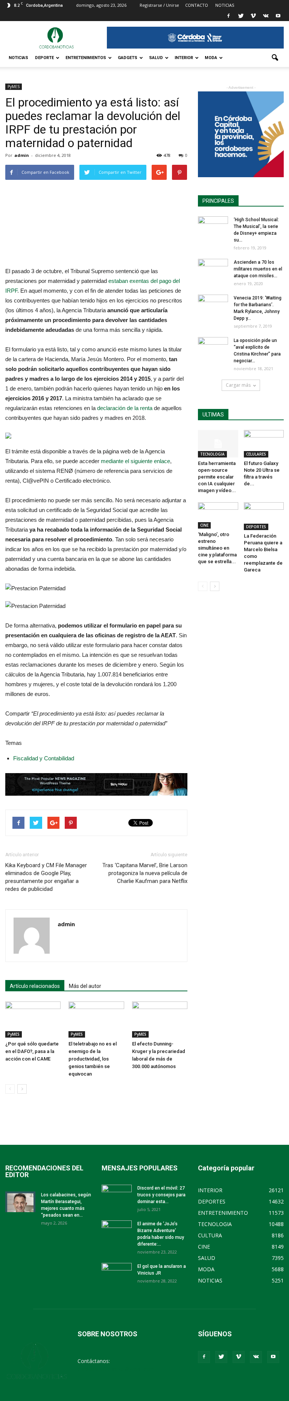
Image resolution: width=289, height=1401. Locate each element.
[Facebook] (228, 16)
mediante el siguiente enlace (135, 461)
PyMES (14, 86)
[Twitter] (240, 16)
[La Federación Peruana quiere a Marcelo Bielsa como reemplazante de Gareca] (264, 516)
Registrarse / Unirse (159, 5)
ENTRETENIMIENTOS (85, 57)
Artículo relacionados (35, 986)
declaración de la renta (124, 408)
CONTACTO (196, 5)
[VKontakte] (265, 16)
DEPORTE (44, 57)
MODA (211, 57)
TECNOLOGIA (212, 454)
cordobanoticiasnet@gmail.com (116, 1368)
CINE (204, 525)
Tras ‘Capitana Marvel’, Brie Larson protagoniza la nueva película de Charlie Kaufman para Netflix (144, 873)
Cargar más (238, 385)
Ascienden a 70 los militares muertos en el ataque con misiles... (258, 269)
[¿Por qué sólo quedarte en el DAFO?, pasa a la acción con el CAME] (33, 1019)
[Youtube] (278, 16)
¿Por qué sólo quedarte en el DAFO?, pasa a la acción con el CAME (32, 1051)
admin (21, 155)
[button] (275, 58)
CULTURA (210, 1235)
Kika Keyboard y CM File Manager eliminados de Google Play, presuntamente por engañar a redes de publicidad (46, 877)
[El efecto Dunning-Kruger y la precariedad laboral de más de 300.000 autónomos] (159, 1019)
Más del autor (85, 986)
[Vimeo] (253, 16)
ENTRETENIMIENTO (223, 1212)
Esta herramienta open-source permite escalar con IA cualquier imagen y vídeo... (217, 476)
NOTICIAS (18, 57)
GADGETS (127, 57)
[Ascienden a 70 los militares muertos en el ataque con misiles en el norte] (213, 269)
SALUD (156, 57)
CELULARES (256, 454)
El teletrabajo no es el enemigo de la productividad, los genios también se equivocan (92, 1059)
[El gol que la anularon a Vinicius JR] (117, 1273)
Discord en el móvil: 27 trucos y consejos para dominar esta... (161, 1194)
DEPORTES (256, 526)
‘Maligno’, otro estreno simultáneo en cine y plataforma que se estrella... (217, 548)
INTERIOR (184, 57)
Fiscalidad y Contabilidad (43, 758)
